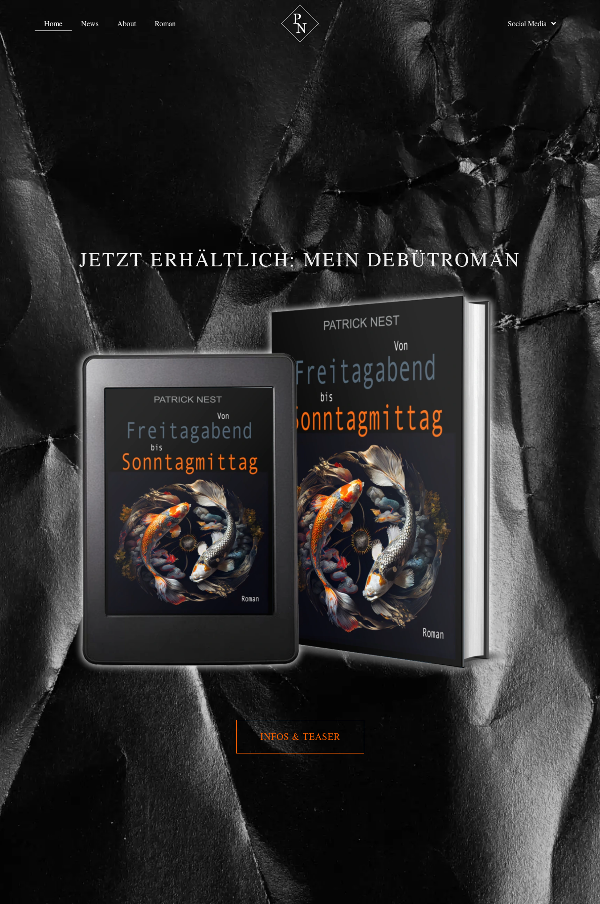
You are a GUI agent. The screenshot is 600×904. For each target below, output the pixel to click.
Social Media (527, 23)
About (126, 23)
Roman (165, 23)
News (89, 23)
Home (53, 23)
